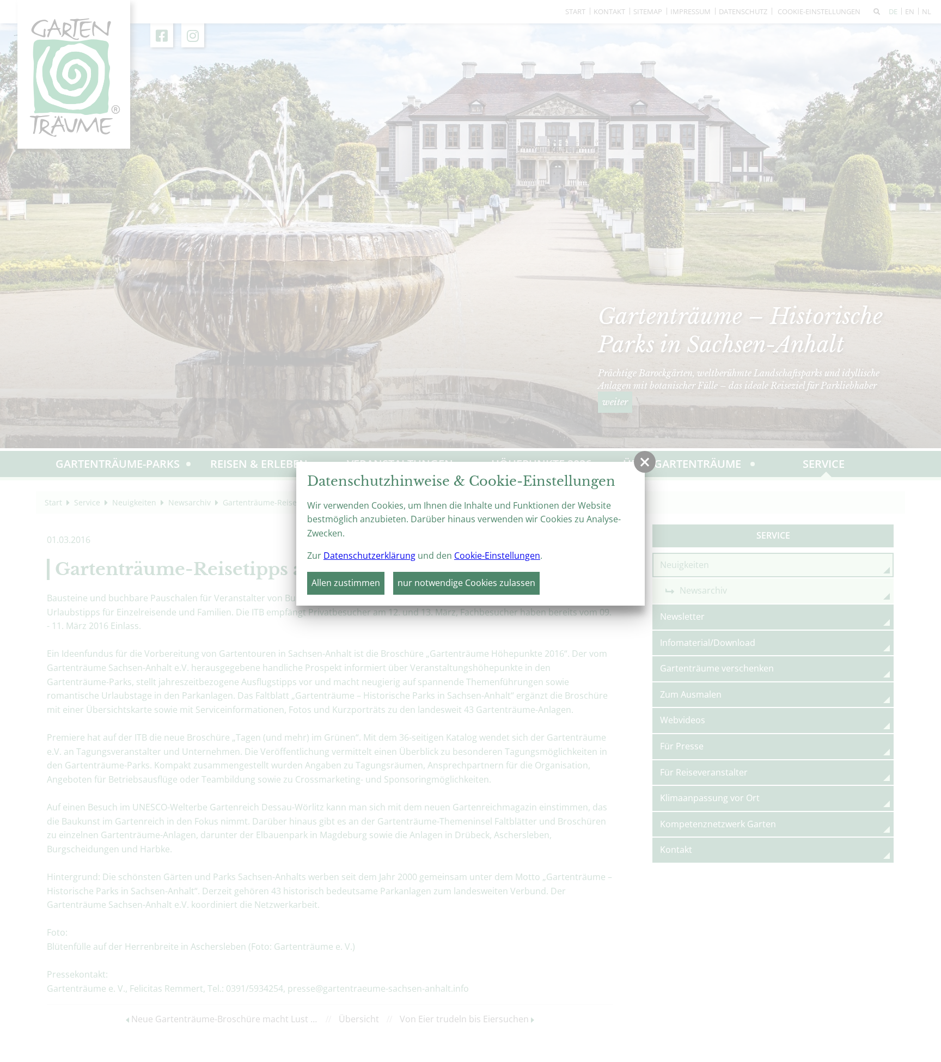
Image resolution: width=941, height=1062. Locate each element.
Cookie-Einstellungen (497, 555)
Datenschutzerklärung (369, 555)
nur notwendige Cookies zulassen (466, 583)
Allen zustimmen (345, 583)
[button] (645, 462)
